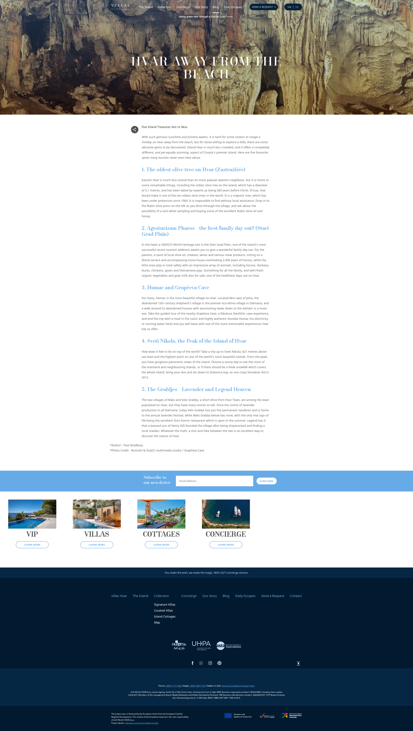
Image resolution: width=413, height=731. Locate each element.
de (297, 7)
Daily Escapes (233, 7)
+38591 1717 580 (173, 685)
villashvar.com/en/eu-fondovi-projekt (141, 723)
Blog (216, 7)
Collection (164, 7)
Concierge (183, 7)
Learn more (32, 544)
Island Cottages (165, 616)
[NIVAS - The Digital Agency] (298, 663)
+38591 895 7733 (197, 685)
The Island (146, 7)
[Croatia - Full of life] (179, 645)
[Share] (134, 129)
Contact (296, 596)
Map (157, 622)
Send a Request (262, 6)
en (289, 7)
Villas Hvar (119, 596)
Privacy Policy (248, 685)
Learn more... (206, 16)
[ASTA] (228, 645)
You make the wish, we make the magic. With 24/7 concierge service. (206, 572)
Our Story (201, 7)
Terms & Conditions (231, 685)
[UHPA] (202, 645)
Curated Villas (163, 610)
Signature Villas (164, 604)
